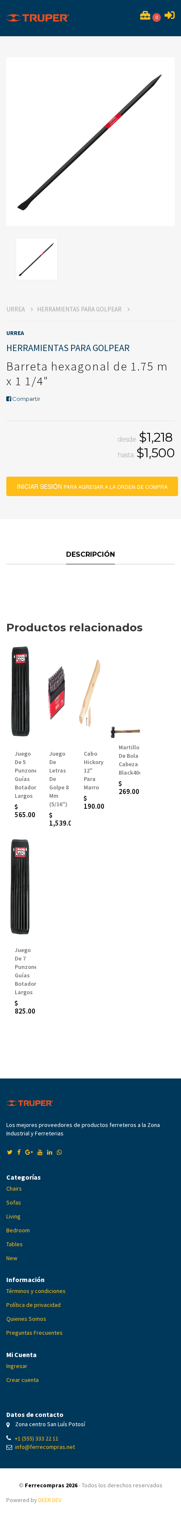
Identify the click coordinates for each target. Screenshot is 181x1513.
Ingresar (16, 1366)
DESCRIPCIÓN (90, 554)
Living (13, 1216)
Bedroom (18, 1230)
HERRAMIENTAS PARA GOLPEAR (80, 309)
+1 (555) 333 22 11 (37, 1438)
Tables (14, 1244)
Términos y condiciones (36, 1291)
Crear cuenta (22, 1380)
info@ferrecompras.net (45, 1447)
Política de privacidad (33, 1305)
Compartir (25, 398)
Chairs (14, 1188)
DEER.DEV (49, 1500)
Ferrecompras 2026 (51, 1485)
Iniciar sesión (97, 484)
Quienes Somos (26, 1319)
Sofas (13, 1202)
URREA (16, 309)
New (11, 1258)
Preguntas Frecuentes (34, 1332)
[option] (90, 141)
